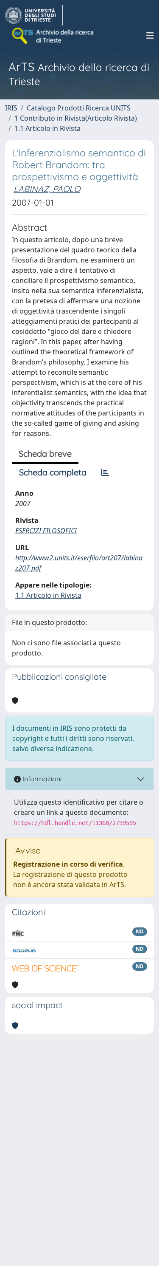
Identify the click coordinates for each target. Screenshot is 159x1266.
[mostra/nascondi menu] (150, 35)
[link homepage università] (53, 35)
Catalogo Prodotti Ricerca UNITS (79, 108)
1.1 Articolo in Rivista (47, 128)
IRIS (11, 108)
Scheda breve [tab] (45, 453)
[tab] (105, 472)
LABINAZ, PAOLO (47, 189)
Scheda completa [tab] (52, 472)
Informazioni (41, 778)
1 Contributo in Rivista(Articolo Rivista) (75, 118)
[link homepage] (34, 15)
